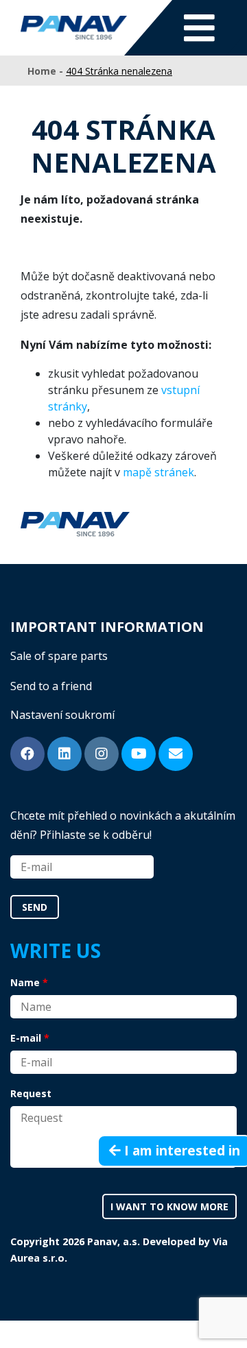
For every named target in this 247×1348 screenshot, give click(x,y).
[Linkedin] (64, 754)
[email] (175, 754)
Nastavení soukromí (62, 714)
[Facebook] (27, 754)
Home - (46, 70)
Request (30, 1093)
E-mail (25, 1037)
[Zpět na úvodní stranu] (74, 28)
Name (25, 982)
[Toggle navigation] (199, 28)
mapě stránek (158, 472)
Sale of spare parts (59, 655)
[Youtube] (138, 754)
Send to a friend (51, 686)
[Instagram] (101, 754)
